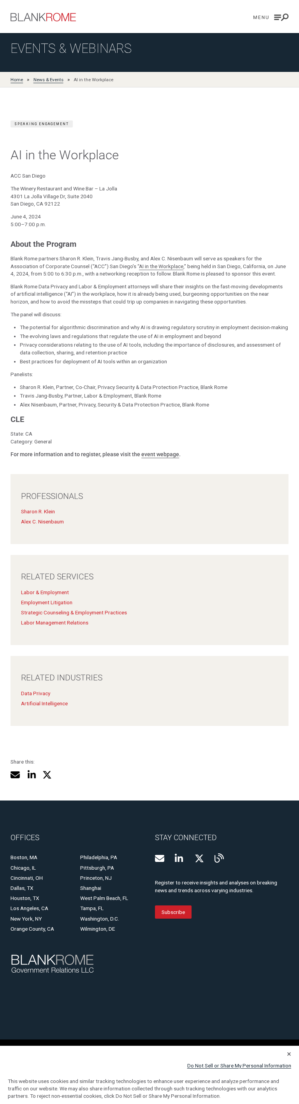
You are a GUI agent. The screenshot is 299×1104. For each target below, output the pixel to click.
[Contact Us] (159, 858)
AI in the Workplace (161, 266)
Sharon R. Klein (38, 511)
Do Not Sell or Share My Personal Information (239, 1065)
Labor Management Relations (54, 622)
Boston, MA (24, 857)
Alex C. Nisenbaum (42, 521)
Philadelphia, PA (98, 857)
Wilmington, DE (97, 929)
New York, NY (26, 919)
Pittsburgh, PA (97, 868)
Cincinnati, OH (27, 878)
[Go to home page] (43, 17)
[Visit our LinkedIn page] (179, 858)
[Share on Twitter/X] (47, 775)
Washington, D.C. (99, 919)
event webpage (160, 454)
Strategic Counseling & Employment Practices (74, 612)
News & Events (48, 79)
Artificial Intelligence (44, 703)
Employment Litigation (46, 602)
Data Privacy (35, 693)
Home (17, 79)
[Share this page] (15, 775)
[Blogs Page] (219, 858)
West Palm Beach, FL (104, 898)
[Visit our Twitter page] (199, 858)
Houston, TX (25, 898)
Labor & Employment (45, 592)
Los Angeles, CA (29, 908)
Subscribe (173, 912)
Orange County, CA (32, 929)
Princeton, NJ (96, 878)
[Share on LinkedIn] (31, 775)
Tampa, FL (92, 908)
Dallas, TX (22, 888)
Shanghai (90, 888)
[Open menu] (270, 17)
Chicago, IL (23, 868)
